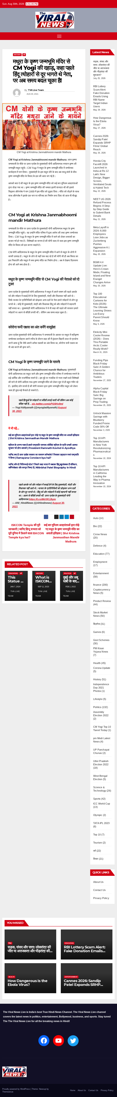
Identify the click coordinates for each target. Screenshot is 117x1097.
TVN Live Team (36, 90)
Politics (67, 573)
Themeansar (7, 1092)
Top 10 (97, 834)
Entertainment (101, 573)
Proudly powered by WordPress (16, 1089)
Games (97, 632)
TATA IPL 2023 (101, 823)
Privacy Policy (101, 898)
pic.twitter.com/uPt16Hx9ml (47, 404)
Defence (98, 545)
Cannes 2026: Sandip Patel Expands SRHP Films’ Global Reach (102, 143)
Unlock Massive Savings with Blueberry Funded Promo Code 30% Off (102, 420)
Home (72, 1090)
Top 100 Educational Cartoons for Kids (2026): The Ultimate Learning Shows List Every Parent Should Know (102, 307)
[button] (112, 36)
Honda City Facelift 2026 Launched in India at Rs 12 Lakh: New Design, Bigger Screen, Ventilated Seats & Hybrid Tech (102, 174)
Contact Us (99, 890)
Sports (96, 798)
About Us (98, 882)
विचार (95, 859)
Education (13, 573)
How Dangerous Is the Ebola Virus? (102, 121)
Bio (95, 526)
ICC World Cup (101, 803)
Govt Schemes (101, 640)
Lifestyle (98, 699)
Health (97, 663)
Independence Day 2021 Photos (101, 687)
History (17, 54)
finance (97, 584)
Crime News (100, 534)
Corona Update (101, 668)
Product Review (102, 601)
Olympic (97, 815)
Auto (95, 518)
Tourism (97, 842)
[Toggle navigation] (59, 36)
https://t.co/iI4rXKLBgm (42, 499)
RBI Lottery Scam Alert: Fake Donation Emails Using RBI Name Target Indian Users (101, 96)
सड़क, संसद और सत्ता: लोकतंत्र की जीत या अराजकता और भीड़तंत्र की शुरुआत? (101, 68)
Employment (100, 562)
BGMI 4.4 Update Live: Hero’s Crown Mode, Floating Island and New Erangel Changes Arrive (102, 272)
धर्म (24, 54)
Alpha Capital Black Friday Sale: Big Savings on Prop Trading (100, 395)
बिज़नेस (96, 624)
